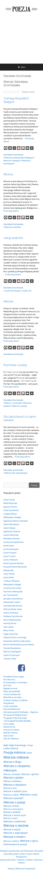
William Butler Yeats (12, 609)
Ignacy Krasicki (10, 506)
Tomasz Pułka (9, 658)
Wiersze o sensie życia (14, 815)
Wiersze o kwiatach (14, 784)
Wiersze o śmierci (14, 837)
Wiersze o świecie (11, 841)
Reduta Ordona (10, 732)
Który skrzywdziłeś (11, 691)
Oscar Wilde (8, 573)
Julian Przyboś (9, 552)
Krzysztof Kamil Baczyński (15, 566)
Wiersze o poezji (19, 406)
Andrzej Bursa (9, 623)
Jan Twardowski (10, 595)
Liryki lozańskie (10, 706)
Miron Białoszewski (12, 619)
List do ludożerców (12, 694)
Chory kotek (8, 723)
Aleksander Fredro (11, 602)
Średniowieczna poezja (15, 844)
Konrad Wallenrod (11, 709)
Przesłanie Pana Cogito (13, 676)
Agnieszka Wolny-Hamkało (15, 521)
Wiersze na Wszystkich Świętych (19, 157)
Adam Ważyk (9, 528)
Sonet (29, 752)
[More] (32, 148)
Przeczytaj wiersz (11, 210)
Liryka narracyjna (13, 290)
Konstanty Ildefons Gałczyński (16, 641)
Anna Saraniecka (11, 510)
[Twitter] (10, 148)
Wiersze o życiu (29, 840)
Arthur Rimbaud (10, 612)
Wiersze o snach (10, 818)
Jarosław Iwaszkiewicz (13, 598)
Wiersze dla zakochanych (16, 473)
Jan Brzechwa (27, 850)
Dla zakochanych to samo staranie (19, 418)
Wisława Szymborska (13, 616)
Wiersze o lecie (10, 788)
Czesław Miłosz (10, 513)
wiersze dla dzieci (8, 859)
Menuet (8, 301)
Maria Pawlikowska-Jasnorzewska (18, 644)
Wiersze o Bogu (12, 761)
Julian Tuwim (9, 556)
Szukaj (34, 485)
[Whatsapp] (14, 148)
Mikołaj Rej (8, 570)
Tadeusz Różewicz (11, 581)
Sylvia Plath (8, 577)
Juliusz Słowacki (10, 559)
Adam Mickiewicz (11, 524)
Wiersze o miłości (11, 794)
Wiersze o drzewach (12, 774)
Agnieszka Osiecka (11, 531)
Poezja (11, 868)
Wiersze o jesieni (13, 777)
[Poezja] (21, 8)
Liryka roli (26, 290)
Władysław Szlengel (12, 517)
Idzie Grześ (8, 735)
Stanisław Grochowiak (13, 154)
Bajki (5, 745)
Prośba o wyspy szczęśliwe (15, 700)
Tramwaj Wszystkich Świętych (16, 100)
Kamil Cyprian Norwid (13, 563)
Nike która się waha (12, 697)
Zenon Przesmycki (11, 655)
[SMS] (23, 148)
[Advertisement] (21, 40)
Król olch (7, 685)
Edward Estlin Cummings (14, 637)
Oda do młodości (11, 738)
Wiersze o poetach (13, 798)
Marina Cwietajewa (12, 651)
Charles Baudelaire (12, 648)
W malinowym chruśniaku (15, 682)
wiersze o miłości (25, 859)
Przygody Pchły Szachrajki (15, 718)
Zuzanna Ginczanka (12, 588)
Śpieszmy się (9, 726)
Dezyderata (8, 703)
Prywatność (30, 868)
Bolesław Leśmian (11, 538)
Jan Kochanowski (11, 549)
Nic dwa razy (9, 679)
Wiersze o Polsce (11, 806)
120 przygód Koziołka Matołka (17, 720)
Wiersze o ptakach (12, 812)
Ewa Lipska (8, 627)
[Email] (27, 148)
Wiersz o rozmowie (13, 403)
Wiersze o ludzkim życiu (15, 791)
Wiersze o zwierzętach (15, 832)
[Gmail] (19, 148)
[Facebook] (6, 148)
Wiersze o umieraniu (14, 821)
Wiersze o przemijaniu (13, 809)
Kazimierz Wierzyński (13, 591)
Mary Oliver (8, 630)
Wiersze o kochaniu (12, 781)
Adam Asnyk (9, 499)
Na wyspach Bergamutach (15, 715)
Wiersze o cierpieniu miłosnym (16, 768)
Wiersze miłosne (16, 757)
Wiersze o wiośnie (13, 227)
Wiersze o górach (30, 774)
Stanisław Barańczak (12, 605)
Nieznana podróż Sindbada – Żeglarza (20, 712)
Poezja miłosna (14, 752)
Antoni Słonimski (11, 535)
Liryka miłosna (10, 748)
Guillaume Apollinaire (13, 542)
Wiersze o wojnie (12, 829)
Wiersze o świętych (12, 160)
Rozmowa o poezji (15, 365)
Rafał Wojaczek (10, 503)
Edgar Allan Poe (10, 634)
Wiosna (8, 174)
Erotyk (30, 745)
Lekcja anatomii (13, 238)
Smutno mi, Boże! (11, 729)
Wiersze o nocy (28, 794)
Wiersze (19, 868)
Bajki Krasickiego (17, 745)
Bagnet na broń (10, 688)
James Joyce (8, 545)
